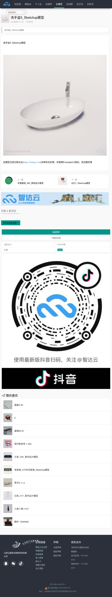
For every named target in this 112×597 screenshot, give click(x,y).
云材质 (69, 4)
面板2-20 (18, 404)
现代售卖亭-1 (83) (23, 443)
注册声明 (57, 547)
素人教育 (39, 558)
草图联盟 (39, 551)
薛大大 (38, 561)
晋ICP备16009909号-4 (57, 584)
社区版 (17, 4)
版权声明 (57, 552)
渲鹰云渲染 (40, 565)
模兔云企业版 (41, 547)
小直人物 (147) (21, 508)
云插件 (48, 4)
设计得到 (39, 568)
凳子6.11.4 (19, 482)
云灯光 (80, 4)
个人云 (38, 4)
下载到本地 (56, 237)
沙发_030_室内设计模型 (26, 456)
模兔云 (28, 4)
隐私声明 (57, 556)
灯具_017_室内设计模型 (26, 495)
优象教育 (39, 554)
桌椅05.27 (19, 430)
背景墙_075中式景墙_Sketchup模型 (31, 469)
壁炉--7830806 (21, 521)
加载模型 (56, 232)
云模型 (59, 4)
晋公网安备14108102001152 (59, 588)
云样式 (90, 4)
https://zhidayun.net (31, 162)
